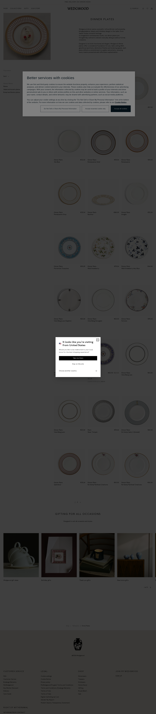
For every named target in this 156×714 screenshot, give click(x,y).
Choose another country (68, 371)
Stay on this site (78, 364)
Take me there (78, 358)
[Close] (98, 340)
